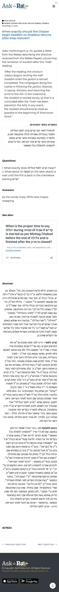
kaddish (7, 23)
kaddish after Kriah (19, 23)
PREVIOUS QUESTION (15, 544)
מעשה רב (14, 26)
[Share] (53, 586)
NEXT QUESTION (46, 544)
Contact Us (42, 571)
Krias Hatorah (9, 21)
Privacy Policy (29, 571)
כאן (48, 417)
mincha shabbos (34, 23)
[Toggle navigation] (54, 6)
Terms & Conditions (11, 571)
